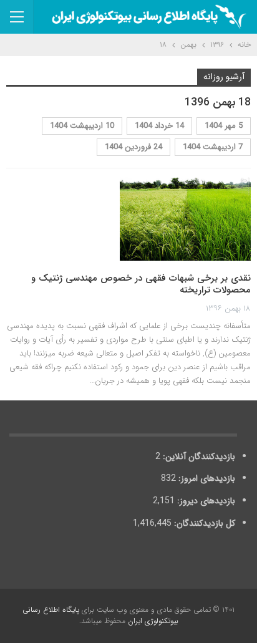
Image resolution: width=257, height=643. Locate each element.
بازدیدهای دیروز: (205, 501)
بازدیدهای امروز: (205, 478)
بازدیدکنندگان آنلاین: (197, 456)
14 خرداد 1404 (159, 125)
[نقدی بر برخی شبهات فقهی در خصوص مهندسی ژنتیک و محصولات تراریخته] (185, 219)
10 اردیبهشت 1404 (82, 125)
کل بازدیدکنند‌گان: (203, 523)
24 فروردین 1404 (133, 146)
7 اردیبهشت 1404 (213, 146)
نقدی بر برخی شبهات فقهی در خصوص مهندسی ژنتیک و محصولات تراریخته (141, 284)
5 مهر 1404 (224, 125)
